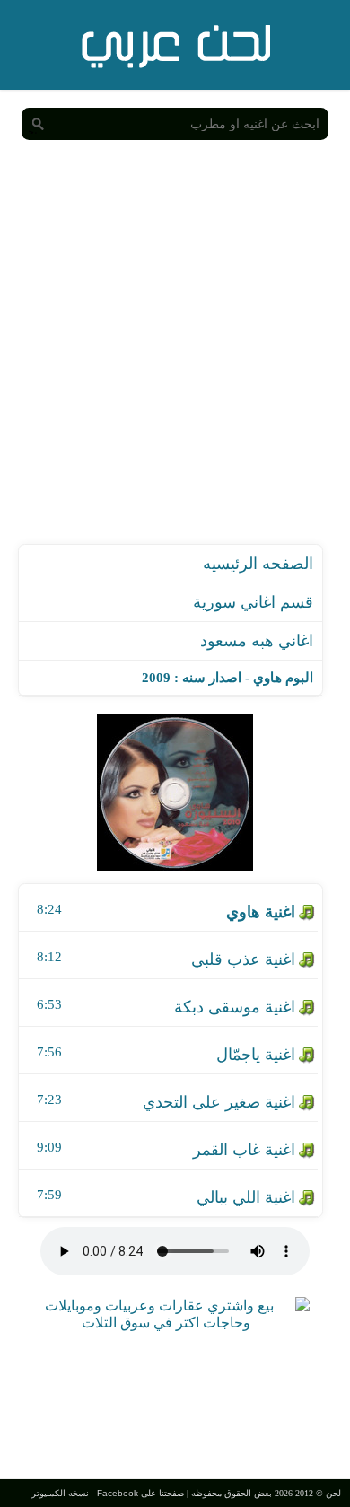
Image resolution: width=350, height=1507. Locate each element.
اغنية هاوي (260, 912)
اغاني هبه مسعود (256, 641)
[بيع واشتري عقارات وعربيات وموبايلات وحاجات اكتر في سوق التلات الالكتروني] (166, 1322)
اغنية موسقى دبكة (234, 1007)
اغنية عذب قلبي (243, 959)
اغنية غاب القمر (244, 1150)
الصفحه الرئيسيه (258, 564)
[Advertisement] (175, 360)
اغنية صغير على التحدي (219, 1102)
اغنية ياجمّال (255, 1055)
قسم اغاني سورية (253, 602)
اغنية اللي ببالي (246, 1197)
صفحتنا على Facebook (140, 1493)
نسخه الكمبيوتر (60, 1493)
